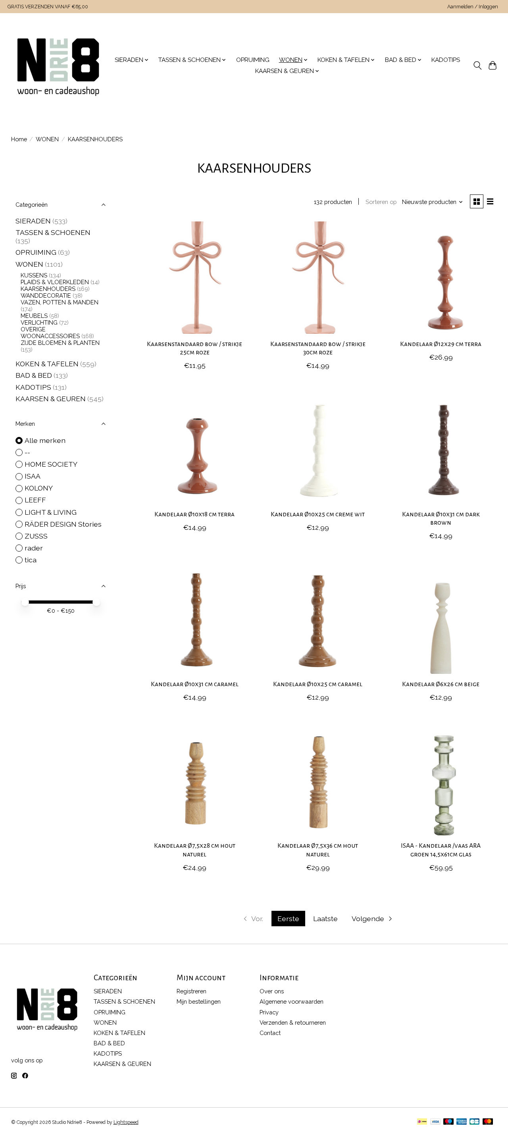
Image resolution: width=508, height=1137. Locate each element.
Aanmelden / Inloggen (472, 7)
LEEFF (35, 500)
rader (34, 548)
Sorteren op (381, 201)
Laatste (325, 918)
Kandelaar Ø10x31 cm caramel (195, 684)
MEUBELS (34, 315)
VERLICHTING (39, 322)
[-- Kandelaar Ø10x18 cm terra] (195, 447)
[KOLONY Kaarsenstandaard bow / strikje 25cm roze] (195, 277)
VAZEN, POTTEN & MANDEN (59, 302)
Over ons (272, 991)
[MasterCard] (488, 1122)
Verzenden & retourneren (293, 1022)
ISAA (32, 476)
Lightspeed (126, 1122)
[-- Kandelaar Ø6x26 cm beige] (441, 618)
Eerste (288, 918)
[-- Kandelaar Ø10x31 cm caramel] (195, 618)
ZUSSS (36, 536)
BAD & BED (33, 375)
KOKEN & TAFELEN (47, 364)
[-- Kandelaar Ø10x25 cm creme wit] (318, 447)
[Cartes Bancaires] (474, 1122)
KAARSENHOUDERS (48, 288)
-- (27, 452)
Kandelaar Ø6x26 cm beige (440, 684)
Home (19, 139)
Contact (270, 1032)
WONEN (47, 139)
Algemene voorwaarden (291, 1001)
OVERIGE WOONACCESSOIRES (50, 332)
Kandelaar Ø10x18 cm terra (194, 514)
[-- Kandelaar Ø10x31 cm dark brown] (441, 447)
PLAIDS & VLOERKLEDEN (55, 282)
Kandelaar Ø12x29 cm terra (440, 344)
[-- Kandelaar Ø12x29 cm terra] (441, 277)
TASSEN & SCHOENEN (52, 232)
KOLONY (39, 488)
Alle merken (45, 440)
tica (31, 560)
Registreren (191, 991)
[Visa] (435, 1122)
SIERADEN (33, 221)
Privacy (269, 1012)
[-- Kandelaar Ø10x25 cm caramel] (318, 618)
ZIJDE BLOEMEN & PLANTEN (60, 342)
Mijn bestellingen (199, 1001)
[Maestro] (448, 1122)
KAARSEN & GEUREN (50, 398)
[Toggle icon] (477, 65)
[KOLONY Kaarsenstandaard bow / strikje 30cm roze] (318, 277)
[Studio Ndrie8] (58, 65)
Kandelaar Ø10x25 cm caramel (317, 684)
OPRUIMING (252, 59)
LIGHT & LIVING (51, 512)
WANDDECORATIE (46, 295)
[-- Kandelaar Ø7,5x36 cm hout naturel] (318, 779)
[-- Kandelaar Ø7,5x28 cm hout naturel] (195, 779)
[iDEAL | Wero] (422, 1122)
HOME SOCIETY (51, 464)
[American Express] (461, 1122)
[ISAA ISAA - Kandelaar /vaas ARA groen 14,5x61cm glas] (441, 779)
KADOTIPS (445, 59)
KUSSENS (34, 275)
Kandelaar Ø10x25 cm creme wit (318, 514)
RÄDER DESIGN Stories (63, 524)
